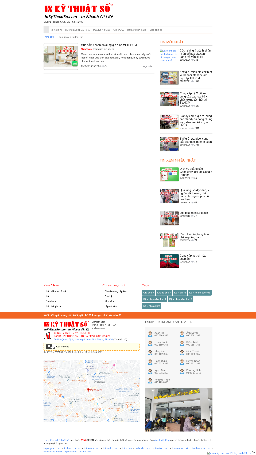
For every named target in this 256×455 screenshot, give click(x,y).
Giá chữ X (118, 30)
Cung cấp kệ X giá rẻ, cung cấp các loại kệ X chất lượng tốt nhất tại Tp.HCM (194, 98)
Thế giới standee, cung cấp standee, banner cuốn (196, 140)
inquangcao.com (52, 448)
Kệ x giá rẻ (180, 292)
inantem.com (161, 448)
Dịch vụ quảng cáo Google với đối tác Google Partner (196, 171)
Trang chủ (49, 37)
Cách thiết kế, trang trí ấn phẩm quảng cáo (195, 236)
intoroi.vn (127, 448)
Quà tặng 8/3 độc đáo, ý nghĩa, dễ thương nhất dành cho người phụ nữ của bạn (194, 195)
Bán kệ (108, 296)
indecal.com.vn (143, 448)
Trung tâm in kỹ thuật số (56, 440)
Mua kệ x (109, 301)
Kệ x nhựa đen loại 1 (154, 299)
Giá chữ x (148, 292)
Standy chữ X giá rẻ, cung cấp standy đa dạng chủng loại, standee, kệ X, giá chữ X (196, 121)
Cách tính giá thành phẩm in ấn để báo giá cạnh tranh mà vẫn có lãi (195, 53)
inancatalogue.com (53, 451)
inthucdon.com (110, 448)
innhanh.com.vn (72, 448)
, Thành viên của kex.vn (97, 49)
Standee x (50, 301)
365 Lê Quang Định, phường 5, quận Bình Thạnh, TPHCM (83, 339)
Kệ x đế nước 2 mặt (56, 291)
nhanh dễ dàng (161, 440)
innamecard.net (180, 448)
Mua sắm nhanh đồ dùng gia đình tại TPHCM (109, 45)
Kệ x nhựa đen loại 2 (180, 299)
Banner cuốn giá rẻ (136, 30)
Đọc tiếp (148, 66)
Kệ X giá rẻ (56, 30)
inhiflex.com (85, 451)
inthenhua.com (91, 448)
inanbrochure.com (201, 448)
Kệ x (48, 296)
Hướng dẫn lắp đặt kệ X (77, 30)
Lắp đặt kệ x (110, 306)
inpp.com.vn (71, 451)
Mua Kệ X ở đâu (101, 30)
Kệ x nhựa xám (151, 305)
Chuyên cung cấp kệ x (115, 291)
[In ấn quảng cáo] (231, 453)
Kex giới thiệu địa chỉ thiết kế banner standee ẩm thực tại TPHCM (196, 75)
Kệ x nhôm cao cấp (199, 292)
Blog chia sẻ (156, 30)
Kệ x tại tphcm (53, 306)
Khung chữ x (164, 292)
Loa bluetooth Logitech (194, 212)
